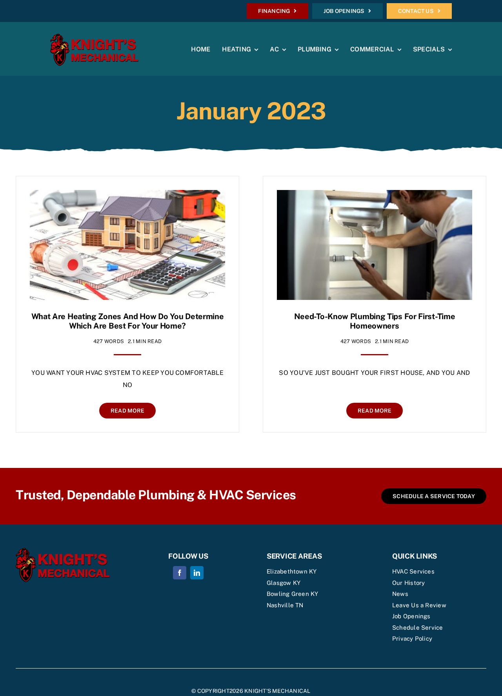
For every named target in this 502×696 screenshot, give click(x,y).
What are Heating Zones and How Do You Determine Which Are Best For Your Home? (127, 321)
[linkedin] (197, 572)
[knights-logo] (94, 36)
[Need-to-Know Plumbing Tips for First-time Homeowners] (374, 195)
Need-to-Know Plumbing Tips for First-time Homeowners (374, 321)
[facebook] (179, 572)
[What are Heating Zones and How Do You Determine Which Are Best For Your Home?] (127, 195)
